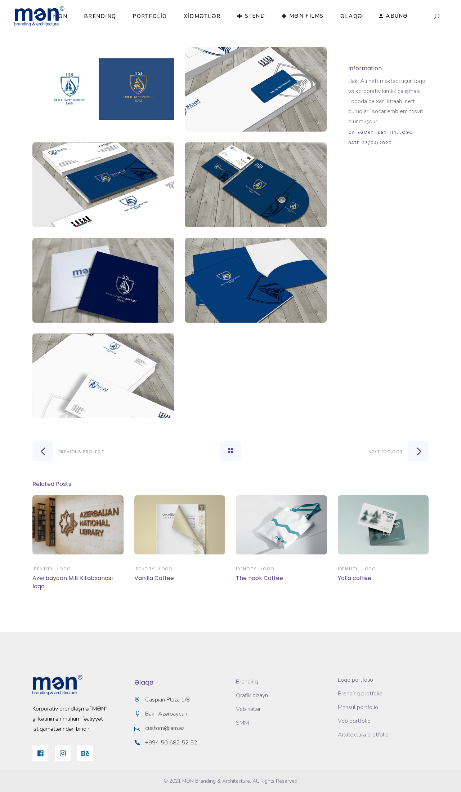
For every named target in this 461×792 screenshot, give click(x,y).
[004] (103, 280)
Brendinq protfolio (360, 694)
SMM (242, 723)
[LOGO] (103, 89)
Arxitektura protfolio (363, 735)
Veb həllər (248, 709)
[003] (103, 184)
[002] (256, 184)
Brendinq (247, 682)
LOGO (406, 132)
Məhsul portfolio (358, 707)
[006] (103, 375)
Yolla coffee (354, 578)
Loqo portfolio (355, 680)
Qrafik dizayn (252, 695)
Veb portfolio (354, 721)
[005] (256, 280)
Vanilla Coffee (154, 578)
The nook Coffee (259, 578)
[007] (256, 89)
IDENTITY (386, 132)
